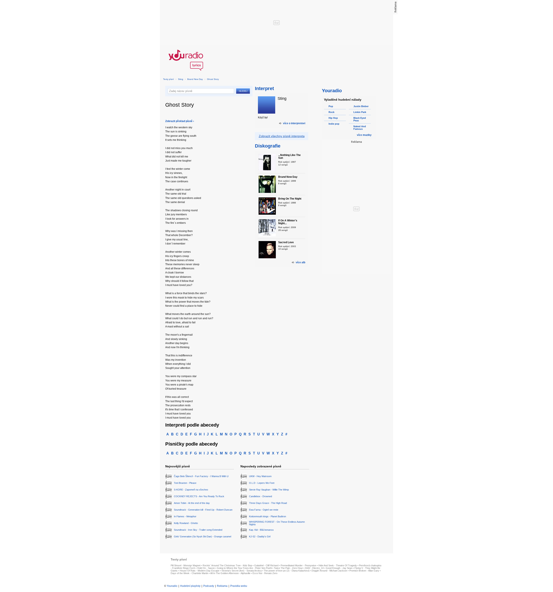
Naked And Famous (359, 127)
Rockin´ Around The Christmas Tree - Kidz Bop (227, 565)
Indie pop (334, 123)
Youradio (172, 585)
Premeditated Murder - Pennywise (298, 565)
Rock (331, 112)
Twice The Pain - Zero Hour (288, 568)
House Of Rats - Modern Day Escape (199, 570)
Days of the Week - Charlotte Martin (189, 573)
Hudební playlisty (190, 585)
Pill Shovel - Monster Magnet (185, 565)
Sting (180, 79)
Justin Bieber (361, 106)
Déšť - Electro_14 (314, 568)
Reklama (222, 585)
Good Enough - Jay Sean (339, 568)
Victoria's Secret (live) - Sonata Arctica (241, 570)
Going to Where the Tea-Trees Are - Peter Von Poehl (244, 568)
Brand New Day (195, 79)
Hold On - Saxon (206, 568)
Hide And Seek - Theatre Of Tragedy (337, 565)
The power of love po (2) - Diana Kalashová (286, 570)
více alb (300, 262)
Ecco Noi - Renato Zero (265, 573)
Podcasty (208, 585)
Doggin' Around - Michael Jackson (329, 570)
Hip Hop (333, 118)
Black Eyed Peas (359, 119)
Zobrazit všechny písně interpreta (282, 136)
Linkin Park (359, 112)
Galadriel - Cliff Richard (266, 565)
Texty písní (168, 79)
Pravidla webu (238, 585)
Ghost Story (213, 79)
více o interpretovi (294, 123)
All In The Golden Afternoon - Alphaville (230, 573)
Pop (331, 106)
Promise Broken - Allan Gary (364, 570)
